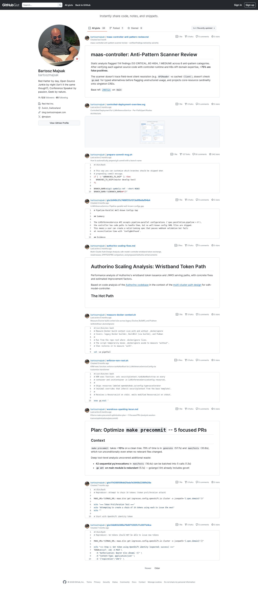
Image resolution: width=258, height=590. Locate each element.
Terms (89, 582)
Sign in (238, 4)
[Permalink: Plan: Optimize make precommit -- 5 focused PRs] (89, 430)
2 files (179, 245)
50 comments (201, 154)
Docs (134, 582)
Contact (142, 582)
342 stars (215, 154)
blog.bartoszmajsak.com (54, 112)
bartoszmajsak (97, 37)
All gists (69, 5)
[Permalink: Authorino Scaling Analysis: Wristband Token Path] (89, 266)
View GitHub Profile (59, 123)
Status (115, 582)
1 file (180, 36)
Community (125, 582)
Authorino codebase (137, 284)
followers (48, 97)
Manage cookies (155, 582)
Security (106, 582)
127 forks (186, 154)
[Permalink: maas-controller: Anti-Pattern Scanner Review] (89, 54)
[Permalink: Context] (89, 440)
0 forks (190, 36)
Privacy (97, 582)
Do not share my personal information (179, 582)
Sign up (250, 4)
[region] (152, 71)
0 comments (203, 36)
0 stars (217, 36)
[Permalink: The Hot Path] (89, 296)
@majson (46, 116)
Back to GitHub (82, 5)
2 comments (203, 314)
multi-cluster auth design (187, 284)
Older (157, 568)
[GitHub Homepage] (64, 582)
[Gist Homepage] (11, 5)
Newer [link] (148, 568)
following (62, 97)
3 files (179, 360)
